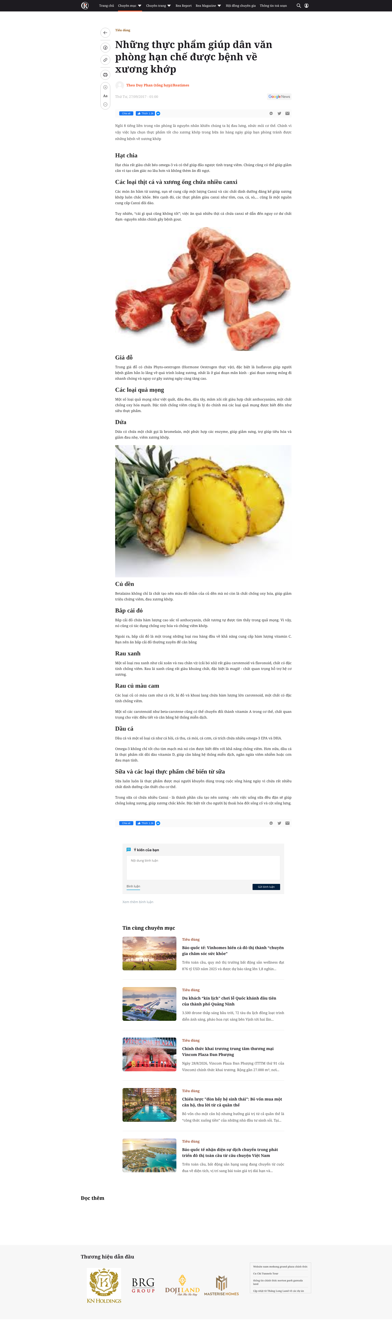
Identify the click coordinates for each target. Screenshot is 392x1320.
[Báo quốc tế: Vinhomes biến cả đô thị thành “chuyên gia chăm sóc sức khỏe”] (149, 953)
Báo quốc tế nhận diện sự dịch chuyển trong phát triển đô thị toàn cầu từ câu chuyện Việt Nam (230, 1152)
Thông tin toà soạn (273, 6)
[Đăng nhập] (306, 7)
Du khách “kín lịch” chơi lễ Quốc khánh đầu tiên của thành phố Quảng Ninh (229, 1001)
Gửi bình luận (266, 887)
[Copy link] (105, 60)
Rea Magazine (206, 6)
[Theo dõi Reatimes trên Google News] (279, 97)
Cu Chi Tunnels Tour (265, 1273)
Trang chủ (106, 6)
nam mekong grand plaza (278, 1266)
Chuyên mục (127, 6)
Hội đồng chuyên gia (241, 6)
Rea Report (184, 6)
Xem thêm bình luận (137, 902)
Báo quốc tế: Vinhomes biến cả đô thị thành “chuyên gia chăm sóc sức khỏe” (233, 950)
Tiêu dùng (122, 30)
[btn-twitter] (279, 113)
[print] (105, 75)
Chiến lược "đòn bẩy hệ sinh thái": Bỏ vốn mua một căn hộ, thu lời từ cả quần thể (232, 1102)
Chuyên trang (156, 6)
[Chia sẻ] (105, 48)
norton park (285, 1280)
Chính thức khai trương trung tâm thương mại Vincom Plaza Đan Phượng (228, 1051)
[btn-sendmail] (287, 113)
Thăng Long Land (278, 1291)
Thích (148, 113)
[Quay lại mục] (105, 33)
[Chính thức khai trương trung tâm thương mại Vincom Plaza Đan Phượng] (149, 1054)
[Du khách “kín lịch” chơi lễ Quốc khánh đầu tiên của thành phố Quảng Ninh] (149, 1004)
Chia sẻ (126, 113)
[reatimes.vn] (85, 6)
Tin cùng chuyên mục (148, 928)
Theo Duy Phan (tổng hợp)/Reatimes (157, 85)
